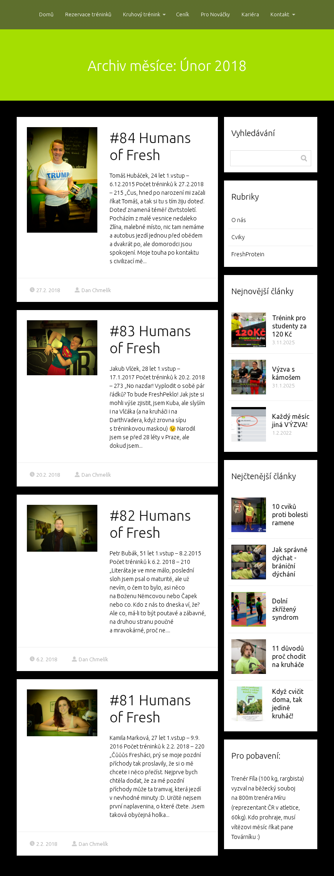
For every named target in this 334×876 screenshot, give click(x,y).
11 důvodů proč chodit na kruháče (289, 656)
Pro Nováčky (215, 14)
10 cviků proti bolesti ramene (290, 514)
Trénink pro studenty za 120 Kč (289, 326)
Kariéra (250, 14)
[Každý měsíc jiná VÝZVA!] (248, 424)
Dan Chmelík (96, 290)
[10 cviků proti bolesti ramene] (248, 514)
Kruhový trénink (141, 14)
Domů (46, 14)
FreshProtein (247, 254)
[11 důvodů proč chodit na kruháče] (248, 656)
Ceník (182, 14)
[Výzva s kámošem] (248, 377)
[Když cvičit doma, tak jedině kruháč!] (248, 704)
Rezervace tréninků (88, 14)
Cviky (238, 237)
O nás (238, 220)
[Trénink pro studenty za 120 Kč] (248, 330)
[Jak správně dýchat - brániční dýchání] (248, 562)
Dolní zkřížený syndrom (285, 609)
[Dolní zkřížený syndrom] (248, 609)
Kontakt (279, 14)
